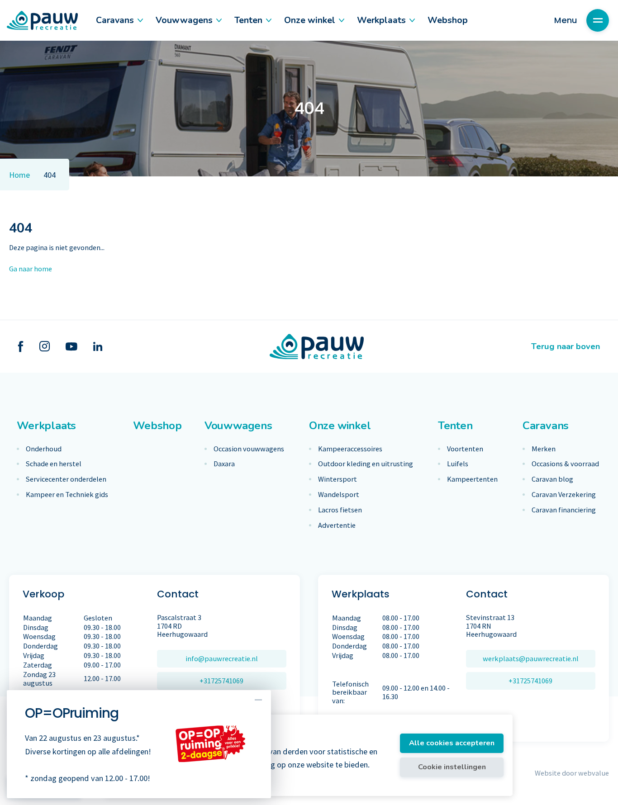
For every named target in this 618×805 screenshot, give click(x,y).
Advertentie (337, 525)
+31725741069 (221, 680)
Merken (544, 449)
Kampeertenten (472, 479)
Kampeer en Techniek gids (67, 494)
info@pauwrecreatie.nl (221, 658)
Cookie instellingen (452, 767)
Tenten (248, 20)
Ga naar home (30, 268)
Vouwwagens (184, 20)
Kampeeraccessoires (350, 449)
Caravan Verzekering (564, 494)
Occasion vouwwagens (249, 449)
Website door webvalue (572, 772)
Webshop (448, 20)
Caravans (115, 20)
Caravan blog (552, 479)
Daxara (224, 463)
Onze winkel (309, 20)
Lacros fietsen (340, 510)
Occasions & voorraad (565, 463)
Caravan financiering (564, 510)
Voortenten (465, 449)
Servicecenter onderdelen (66, 479)
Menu (565, 20)
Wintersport (337, 479)
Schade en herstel (53, 463)
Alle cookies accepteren (451, 743)
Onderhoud (44, 449)
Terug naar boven (565, 346)
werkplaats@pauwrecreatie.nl (531, 658)
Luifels (457, 463)
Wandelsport (338, 494)
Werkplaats (381, 20)
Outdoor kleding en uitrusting (365, 463)
